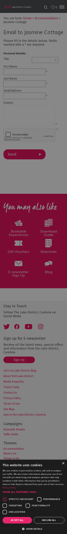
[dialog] (33, 267)
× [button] (63, 463)
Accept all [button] (17, 520)
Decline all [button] (49, 520)
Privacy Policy (9, 487)
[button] (33, 492)
